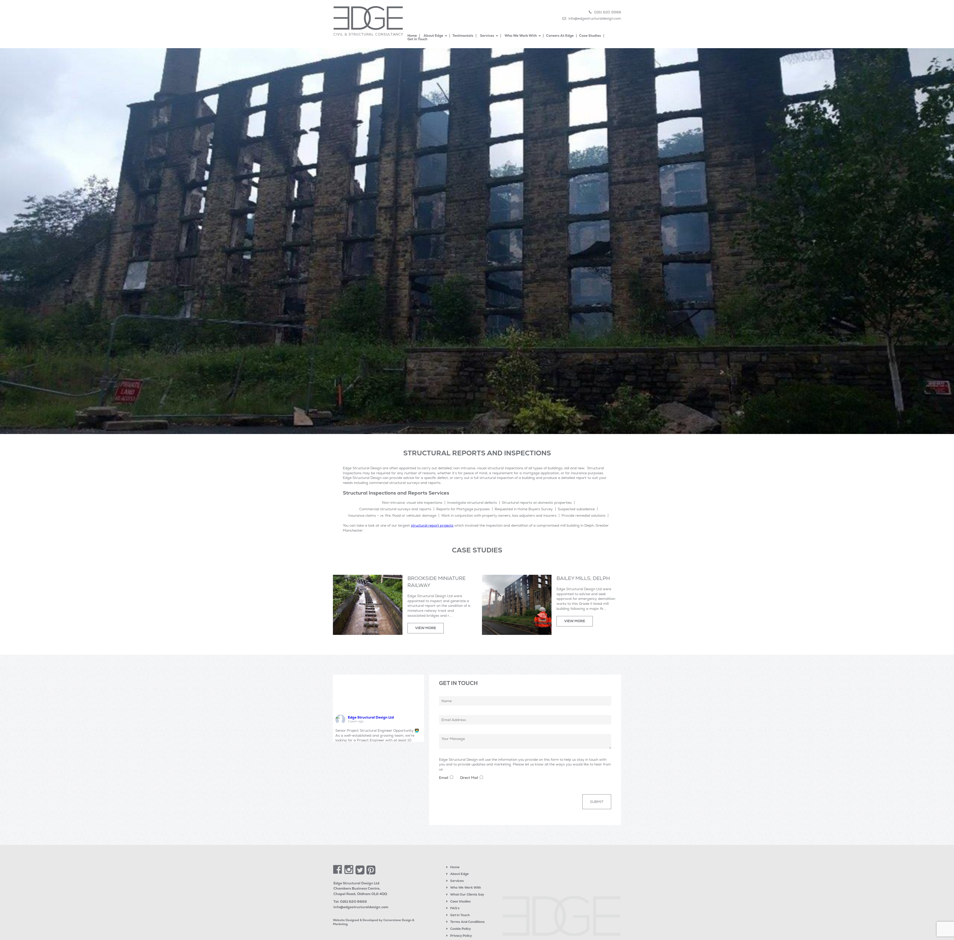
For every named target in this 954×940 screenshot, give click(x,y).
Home (455, 867)
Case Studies (460, 901)
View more (425, 628)
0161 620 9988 (607, 12)
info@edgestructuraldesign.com (594, 18)
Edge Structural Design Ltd (371, 717)
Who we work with (465, 887)
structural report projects (432, 525)
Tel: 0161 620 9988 (350, 901)
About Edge (459, 874)
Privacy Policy (461, 936)
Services (457, 881)
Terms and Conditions (467, 922)
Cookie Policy (460, 929)
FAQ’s (455, 908)
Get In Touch (460, 915)
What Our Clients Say (467, 894)
